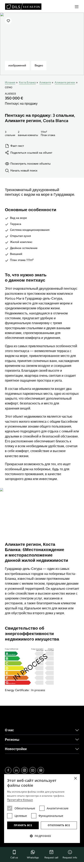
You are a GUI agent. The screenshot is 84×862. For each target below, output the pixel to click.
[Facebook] (8, 770)
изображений (17, 65)
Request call (51, 857)
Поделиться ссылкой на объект (31, 152)
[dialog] (42, 808)
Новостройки (16, 749)
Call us (14, 857)
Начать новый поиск (23, 170)
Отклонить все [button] (59, 825)
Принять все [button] (23, 825)
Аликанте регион (65, 82)
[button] (42, 835)
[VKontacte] (41, 770)
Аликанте (45, 82)
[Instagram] (24, 770)
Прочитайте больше (20, 799)
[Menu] (76, 6)
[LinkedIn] (16, 770)
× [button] (75, 778)
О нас (9, 730)
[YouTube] (32, 770)
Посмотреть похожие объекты (30, 163)
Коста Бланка (27, 82)
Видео (39, 65)
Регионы (12, 740)
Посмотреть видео (42, 517)
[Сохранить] (8, 20)
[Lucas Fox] (23, 6)
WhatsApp (33, 857)
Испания (10, 82)
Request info (70, 857)
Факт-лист (17, 146)
